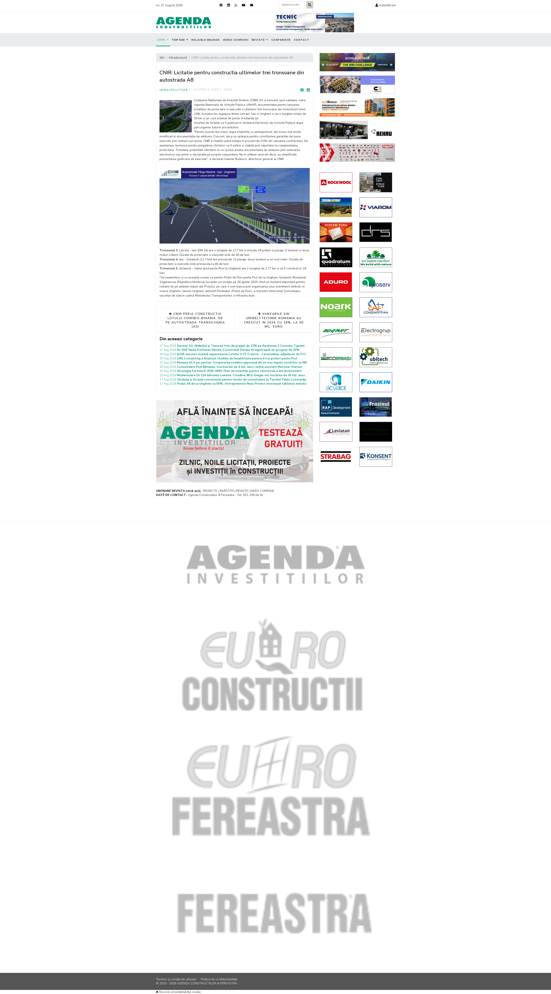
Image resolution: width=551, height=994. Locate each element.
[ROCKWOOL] (336, 182)
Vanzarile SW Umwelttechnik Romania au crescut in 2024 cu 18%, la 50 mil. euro (273, 320)
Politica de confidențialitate (219, 979)
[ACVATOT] (336, 382)
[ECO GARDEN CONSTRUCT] (376, 257)
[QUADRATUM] (336, 257)
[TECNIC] (314, 22)
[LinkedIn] (308, 90)
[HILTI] (357, 152)
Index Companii (236, 40)
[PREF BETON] (357, 107)
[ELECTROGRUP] (376, 332)
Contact (301, 40)
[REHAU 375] (357, 130)
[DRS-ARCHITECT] (376, 232)
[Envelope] (251, 5)
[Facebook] (221, 5)
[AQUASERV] (376, 282)
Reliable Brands (205, 40)
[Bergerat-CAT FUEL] (336, 207)
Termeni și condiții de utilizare (176, 979)
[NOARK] (336, 307)
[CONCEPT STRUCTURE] (376, 182)
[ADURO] (336, 282)
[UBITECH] (376, 357)
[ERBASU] (336, 357)
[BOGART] (336, 332)
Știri (161, 40)
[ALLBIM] (357, 62)
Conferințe (281, 40)
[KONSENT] (376, 457)
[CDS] (376, 432)
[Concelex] (357, 85)
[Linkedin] (228, 5)
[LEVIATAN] (336, 432)
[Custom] (236, 5)
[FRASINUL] (376, 407)
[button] (385, 5)
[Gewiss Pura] (336, 232)
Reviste (258, 40)
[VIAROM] (376, 207)
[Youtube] (243, 5)
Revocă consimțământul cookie (179, 992)
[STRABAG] (336, 456)
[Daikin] (376, 382)
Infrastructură (173, 90)
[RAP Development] (336, 407)
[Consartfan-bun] (376, 307)
